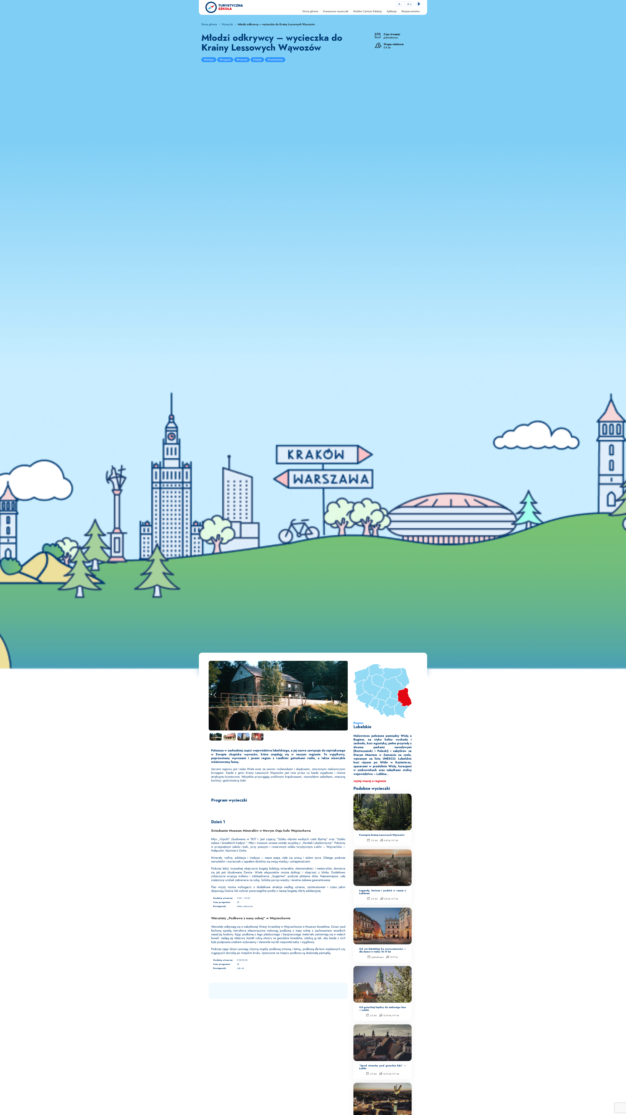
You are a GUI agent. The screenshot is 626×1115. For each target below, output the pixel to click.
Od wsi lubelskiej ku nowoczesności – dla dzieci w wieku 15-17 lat (382, 950)
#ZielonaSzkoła (275, 59)
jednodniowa (377, 957)
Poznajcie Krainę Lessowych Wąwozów (381, 835)
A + (409, 4)
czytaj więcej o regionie (369, 781)
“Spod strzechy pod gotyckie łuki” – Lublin (382, 1067)
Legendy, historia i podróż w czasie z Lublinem (382, 892)
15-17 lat (393, 957)
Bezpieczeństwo (411, 11)
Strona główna (310, 11)
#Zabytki (257, 59)
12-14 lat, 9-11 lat (391, 1015)
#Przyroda (242, 59)
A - (400, 4)
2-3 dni (374, 840)
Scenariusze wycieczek (335, 11)
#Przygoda (225, 59)
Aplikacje (392, 11)
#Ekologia (209, 59)
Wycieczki (227, 24)
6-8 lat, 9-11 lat (391, 840)
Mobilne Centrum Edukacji (367, 11)
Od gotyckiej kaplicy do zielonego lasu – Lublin (382, 1008)
